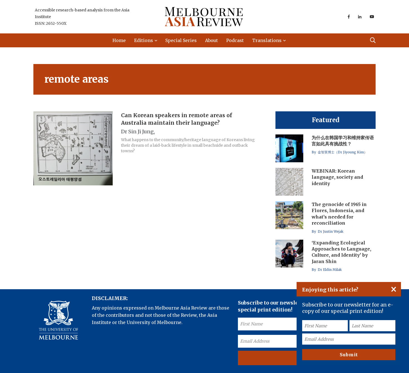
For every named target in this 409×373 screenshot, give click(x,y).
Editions (143, 40)
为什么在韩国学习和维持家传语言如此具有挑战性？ (343, 140)
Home (119, 40)
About (211, 40)
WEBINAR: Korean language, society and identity (337, 177)
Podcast (235, 40)
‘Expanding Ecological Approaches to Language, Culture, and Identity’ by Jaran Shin (341, 252)
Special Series (181, 40)
